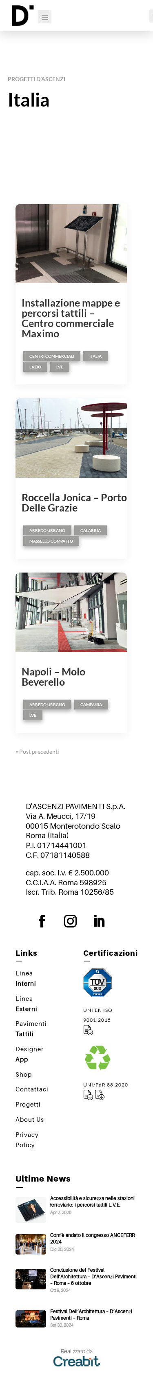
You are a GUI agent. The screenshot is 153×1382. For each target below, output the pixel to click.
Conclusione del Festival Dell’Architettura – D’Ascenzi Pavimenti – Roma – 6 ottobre (93, 1276)
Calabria (90, 530)
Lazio (35, 366)
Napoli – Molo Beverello (53, 676)
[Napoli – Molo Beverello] (71, 612)
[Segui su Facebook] (48, 921)
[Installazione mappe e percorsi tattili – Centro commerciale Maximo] (71, 244)
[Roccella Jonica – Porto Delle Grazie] (71, 438)
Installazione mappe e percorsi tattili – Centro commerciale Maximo (71, 317)
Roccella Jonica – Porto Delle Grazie (74, 502)
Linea (26, 978)
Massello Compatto (51, 541)
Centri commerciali (51, 356)
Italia (95, 356)
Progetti (28, 1104)
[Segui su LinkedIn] (105, 921)
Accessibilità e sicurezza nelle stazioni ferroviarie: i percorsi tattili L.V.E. (92, 1201)
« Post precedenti (37, 751)
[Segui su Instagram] (76, 921)
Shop (24, 1074)
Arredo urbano (47, 530)
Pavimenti (31, 1028)
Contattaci (32, 1089)
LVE (59, 366)
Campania (91, 704)
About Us (30, 1119)
